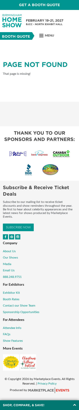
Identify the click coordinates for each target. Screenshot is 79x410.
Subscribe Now (18, 227)
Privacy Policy (47, 383)
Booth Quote (16, 36)
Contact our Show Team (19, 305)
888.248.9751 (12, 276)
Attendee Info (12, 327)
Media (7, 264)
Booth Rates (11, 299)
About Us (9, 251)
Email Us (9, 270)
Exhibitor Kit (11, 292)
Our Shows (10, 257)
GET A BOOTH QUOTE (39, 5)
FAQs (6, 334)
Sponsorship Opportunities (21, 312)
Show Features (13, 340)
